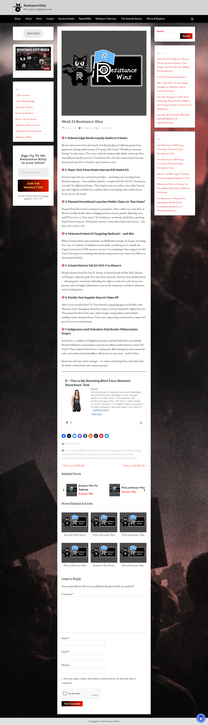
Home (18, 18)
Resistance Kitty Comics (28, 125)
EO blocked (90, 450)
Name (65, 638)
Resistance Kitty (35, 5)
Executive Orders (24, 107)
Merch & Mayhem (156, 18)
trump (119, 458)
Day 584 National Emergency (171, 76)
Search (160, 31)
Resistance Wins (72, 443)
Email (65, 651)
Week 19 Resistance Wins (133, 487)
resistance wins (68, 458)
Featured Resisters (25, 113)
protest (105, 454)
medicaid (66, 454)
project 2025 (95, 454)
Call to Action (23, 95)
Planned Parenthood (80, 454)
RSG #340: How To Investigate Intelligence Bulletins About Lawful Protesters (172, 86)
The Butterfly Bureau (131, 18)
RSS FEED (33, 33)
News (39, 18)
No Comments (104, 128)
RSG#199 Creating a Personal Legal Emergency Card (170, 149)
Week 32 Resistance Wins (90, 487)
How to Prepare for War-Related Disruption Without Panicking (173, 188)
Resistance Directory (106, 18)
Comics (50, 18)
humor (107, 450)
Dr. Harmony (87, 128)
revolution (80, 458)
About (28, 18)
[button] (64, 436)
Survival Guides (66, 18)
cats (67, 450)
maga (138, 450)
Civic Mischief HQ (25, 101)
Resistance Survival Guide (29, 130)
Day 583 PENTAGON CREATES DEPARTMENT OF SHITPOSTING (173, 118)
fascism (100, 450)
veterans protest (130, 458)
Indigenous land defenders (123, 450)
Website (66, 665)
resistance (113, 454)
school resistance (107, 458)
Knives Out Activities (26, 119)
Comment (68, 594)
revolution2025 (92, 458)
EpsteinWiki (85, 18)
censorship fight (77, 450)
